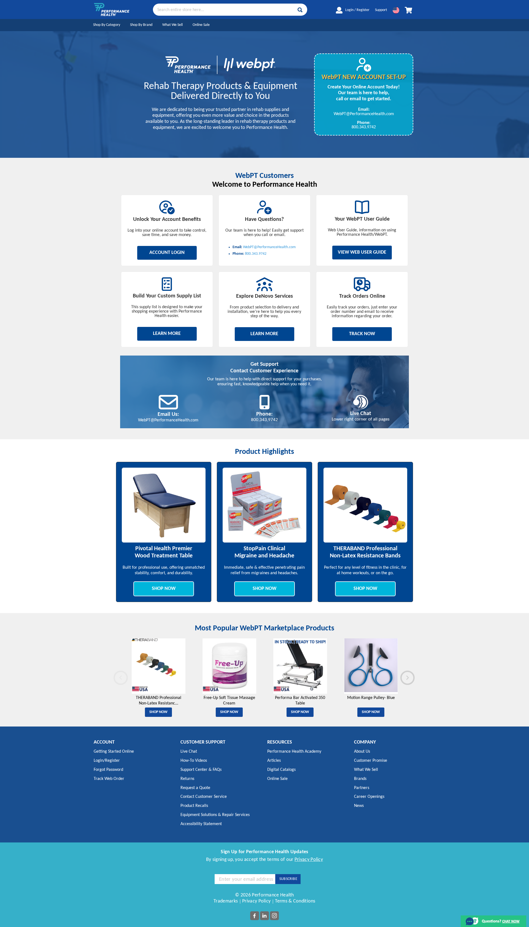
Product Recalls (194, 806)
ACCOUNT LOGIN (167, 252)
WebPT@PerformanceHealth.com (364, 114)
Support (381, 10)
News (359, 806)
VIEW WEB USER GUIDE (362, 252)
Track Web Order (109, 779)
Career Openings (369, 797)
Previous (114, 676)
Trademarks (226, 901)
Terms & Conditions (295, 901)
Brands (360, 779)
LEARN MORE (167, 333)
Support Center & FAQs (201, 770)
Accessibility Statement (201, 824)
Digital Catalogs (281, 770)
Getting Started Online (114, 751)
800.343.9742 (364, 127)
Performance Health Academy (294, 751)
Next (401, 676)
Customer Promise (370, 760)
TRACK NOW (362, 334)
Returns (187, 779)
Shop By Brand (141, 25)
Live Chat (188, 751)
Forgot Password (108, 770)
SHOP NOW (164, 588)
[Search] (300, 9)
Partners (361, 788)
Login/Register (107, 760)
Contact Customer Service (203, 797)
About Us (362, 751)
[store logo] (111, 9)
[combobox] (230, 9)
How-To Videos (193, 760)
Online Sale (201, 25)
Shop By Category (106, 25)
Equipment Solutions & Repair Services (215, 815)
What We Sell (172, 25)
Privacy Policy (309, 859)
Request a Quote (195, 788)
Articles (274, 760)
